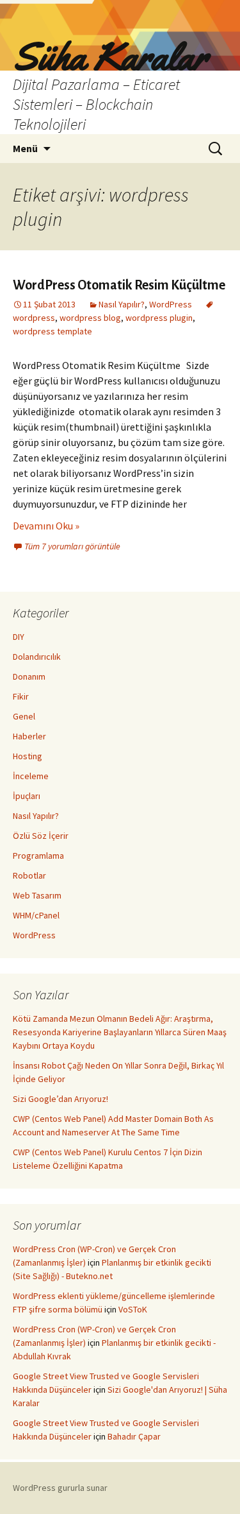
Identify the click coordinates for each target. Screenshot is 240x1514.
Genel (24, 716)
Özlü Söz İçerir (40, 835)
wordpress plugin (159, 317)
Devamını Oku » (46, 525)
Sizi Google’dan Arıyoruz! (60, 1099)
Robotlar (29, 875)
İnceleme (31, 776)
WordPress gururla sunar (60, 1487)
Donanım (29, 676)
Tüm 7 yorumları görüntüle (72, 546)
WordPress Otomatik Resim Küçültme (119, 285)
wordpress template (52, 331)
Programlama (38, 855)
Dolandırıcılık (37, 656)
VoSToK (132, 1309)
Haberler (29, 736)
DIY (18, 636)
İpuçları (26, 796)
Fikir (21, 696)
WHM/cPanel (36, 915)
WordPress (170, 304)
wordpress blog (90, 317)
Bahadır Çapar (134, 1436)
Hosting (27, 756)
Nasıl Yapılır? (122, 304)
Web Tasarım (37, 895)
